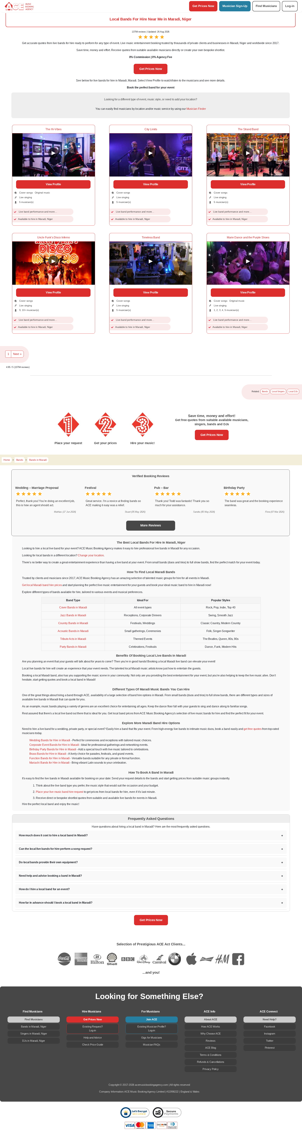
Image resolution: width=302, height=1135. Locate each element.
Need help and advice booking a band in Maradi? (50, 875)
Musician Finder (196, 108)
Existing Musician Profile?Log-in (151, 1028)
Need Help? (269, 1019)
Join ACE (151, 1019)
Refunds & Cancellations (210, 1061)
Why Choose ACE (210, 1033)
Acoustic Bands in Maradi (73, 631)
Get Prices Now (203, 6)
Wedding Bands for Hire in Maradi (49, 740)
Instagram (269, 1033)
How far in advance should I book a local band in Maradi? (55, 902)
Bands (265, 391)
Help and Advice (93, 1037)
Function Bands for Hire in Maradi (49, 758)
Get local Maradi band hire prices (42, 585)
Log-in (289, 6)
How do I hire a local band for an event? (44, 889)
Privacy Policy (210, 1069)
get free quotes (252, 728)
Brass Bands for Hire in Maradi (47, 753)
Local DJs (293, 391)
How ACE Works (210, 1026)
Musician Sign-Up (234, 6)
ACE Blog (210, 1047)
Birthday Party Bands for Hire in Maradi (52, 749)
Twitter (269, 1040)
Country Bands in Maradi (73, 623)
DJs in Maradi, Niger (33, 1040)
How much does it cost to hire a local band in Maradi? (53, 835)
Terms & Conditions (210, 1054)
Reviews (210, 1040)
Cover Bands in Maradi (73, 607)
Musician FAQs (151, 1044)
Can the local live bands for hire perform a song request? (55, 848)
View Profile (53, 184)
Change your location (91, 555)
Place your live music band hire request (59, 791)
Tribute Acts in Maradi (73, 638)
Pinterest (270, 1047)
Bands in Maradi (38, 459)
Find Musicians (266, 6)
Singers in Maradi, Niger (33, 1033)
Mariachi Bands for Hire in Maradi (49, 762)
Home (6, 459)
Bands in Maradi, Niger (33, 1026)
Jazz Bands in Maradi (73, 615)
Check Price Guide (92, 1044)
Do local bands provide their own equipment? (48, 862)
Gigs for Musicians (151, 1037)
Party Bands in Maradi (73, 646)
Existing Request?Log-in (92, 1028)
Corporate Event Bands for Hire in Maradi (54, 744)
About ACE (210, 1019)
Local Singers (278, 391)
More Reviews (150, 525)
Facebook (269, 1026)
